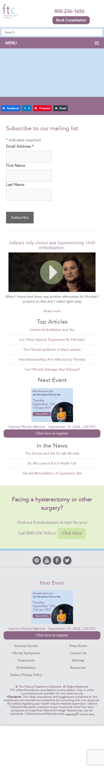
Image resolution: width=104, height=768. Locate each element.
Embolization (26, 668)
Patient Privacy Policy (26, 675)
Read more (52, 311)
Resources (78, 668)
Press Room (78, 646)
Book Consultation (71, 20)
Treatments (26, 660)
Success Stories (26, 646)
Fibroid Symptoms (26, 653)
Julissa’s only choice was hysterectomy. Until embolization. (52, 245)
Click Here (72, 533)
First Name (15, 165)
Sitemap (78, 660)
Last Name (15, 184)
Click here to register (52, 433)
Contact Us (78, 653)
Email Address (20, 146)
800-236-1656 (69, 11)
